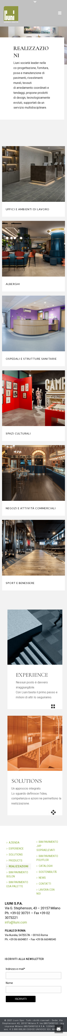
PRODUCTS (15, 860)
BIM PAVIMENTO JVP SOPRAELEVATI (47, 845)
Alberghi (13, 284)
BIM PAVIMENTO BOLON (17, 874)
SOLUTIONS (16, 854)
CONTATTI (45, 883)
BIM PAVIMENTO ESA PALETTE (17, 884)
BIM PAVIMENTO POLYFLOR (47, 858)
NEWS (42, 877)
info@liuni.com (16, 922)
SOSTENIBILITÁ (48, 871)
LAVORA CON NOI (45, 891)
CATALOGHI (45, 865)
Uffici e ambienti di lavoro (27, 209)
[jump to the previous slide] (6, 45)
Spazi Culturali (18, 433)
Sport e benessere (20, 583)
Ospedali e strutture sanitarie (31, 358)
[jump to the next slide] (60, 45)
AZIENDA (14, 842)
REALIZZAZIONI (18, 866)
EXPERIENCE (16, 848)
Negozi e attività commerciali (31, 508)
